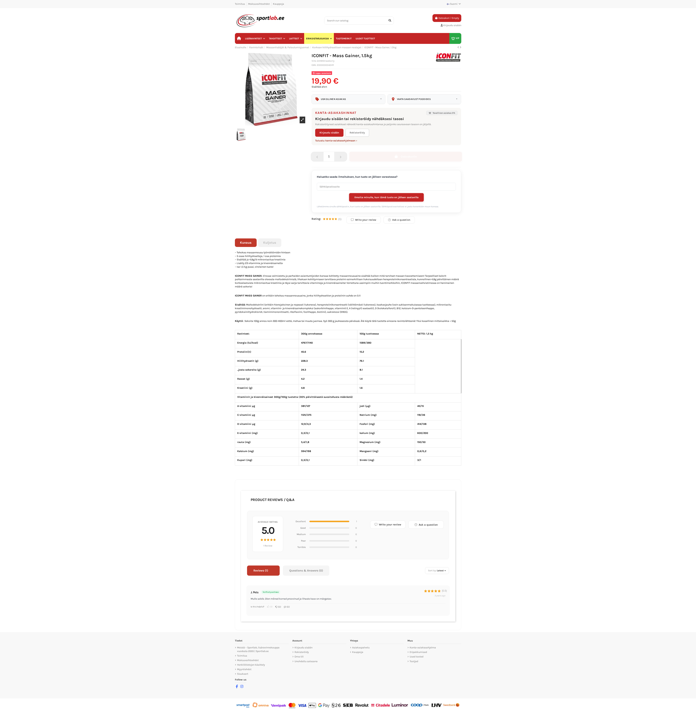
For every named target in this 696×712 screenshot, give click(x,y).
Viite (314, 60)
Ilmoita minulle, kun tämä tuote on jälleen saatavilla (386, 197)
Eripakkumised (418, 652)
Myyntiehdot (244, 669)
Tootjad (414, 661)
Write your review (365, 219)
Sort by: (432, 570)
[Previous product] (458, 47)
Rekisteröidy (357, 132)
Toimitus (240, 3)
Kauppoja (278, 3)
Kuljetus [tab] (269, 243)
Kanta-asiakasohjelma (423, 647)
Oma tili (299, 656)
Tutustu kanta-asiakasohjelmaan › (336, 140)
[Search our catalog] (390, 20)
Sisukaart (242, 673)
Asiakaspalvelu (361, 647)
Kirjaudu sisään (329, 132)
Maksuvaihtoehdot (259, 3)
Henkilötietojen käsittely (251, 664)
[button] (255, 38)
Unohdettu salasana (306, 661)
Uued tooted (416, 656)
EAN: (314, 65)
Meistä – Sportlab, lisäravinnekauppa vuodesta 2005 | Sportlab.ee (258, 649)
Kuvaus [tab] (246, 243)
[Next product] (460, 47)
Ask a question (401, 219)
